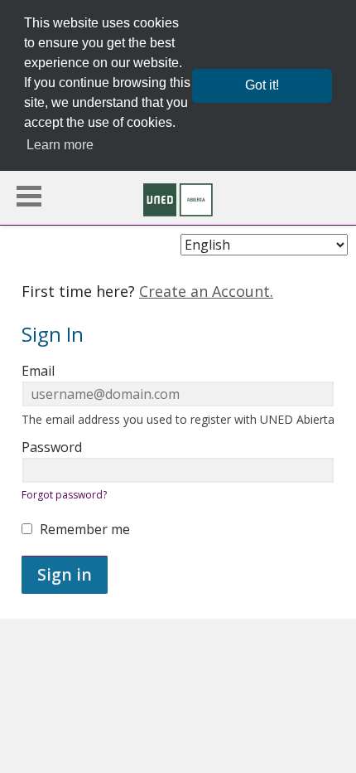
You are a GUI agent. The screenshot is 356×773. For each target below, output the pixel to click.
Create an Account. (206, 291)
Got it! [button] (262, 85)
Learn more (60, 145)
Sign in (64, 574)
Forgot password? (64, 495)
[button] (29, 196)
